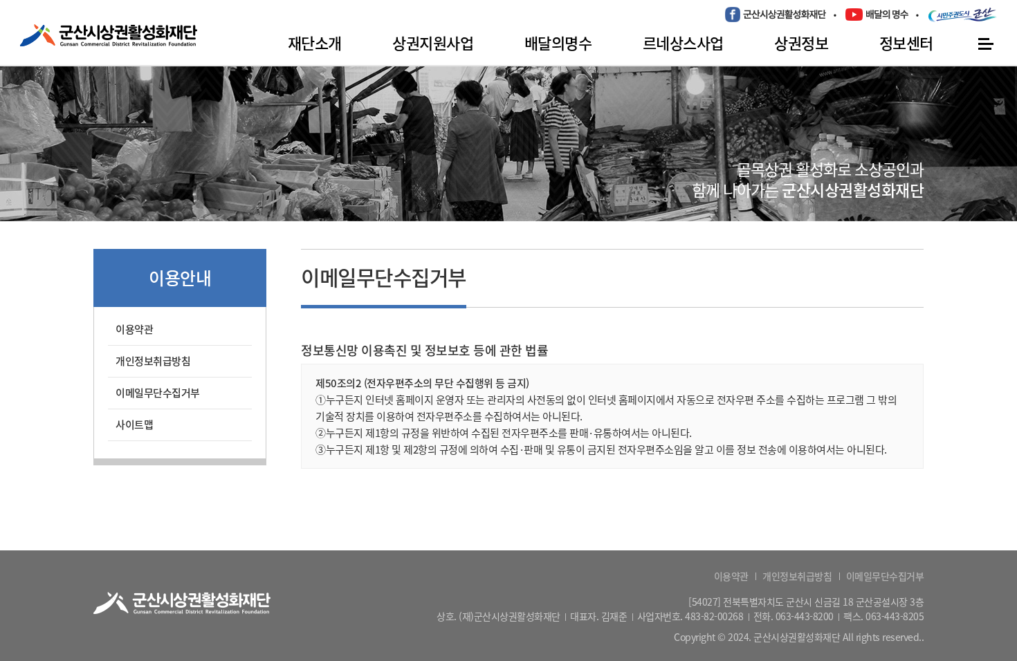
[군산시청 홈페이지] (962, 15)
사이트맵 (134, 424)
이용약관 (134, 329)
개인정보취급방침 (153, 361)
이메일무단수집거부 (158, 392)
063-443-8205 (894, 616)
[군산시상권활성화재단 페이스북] (775, 14)
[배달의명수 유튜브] (876, 14)
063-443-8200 (805, 616)
